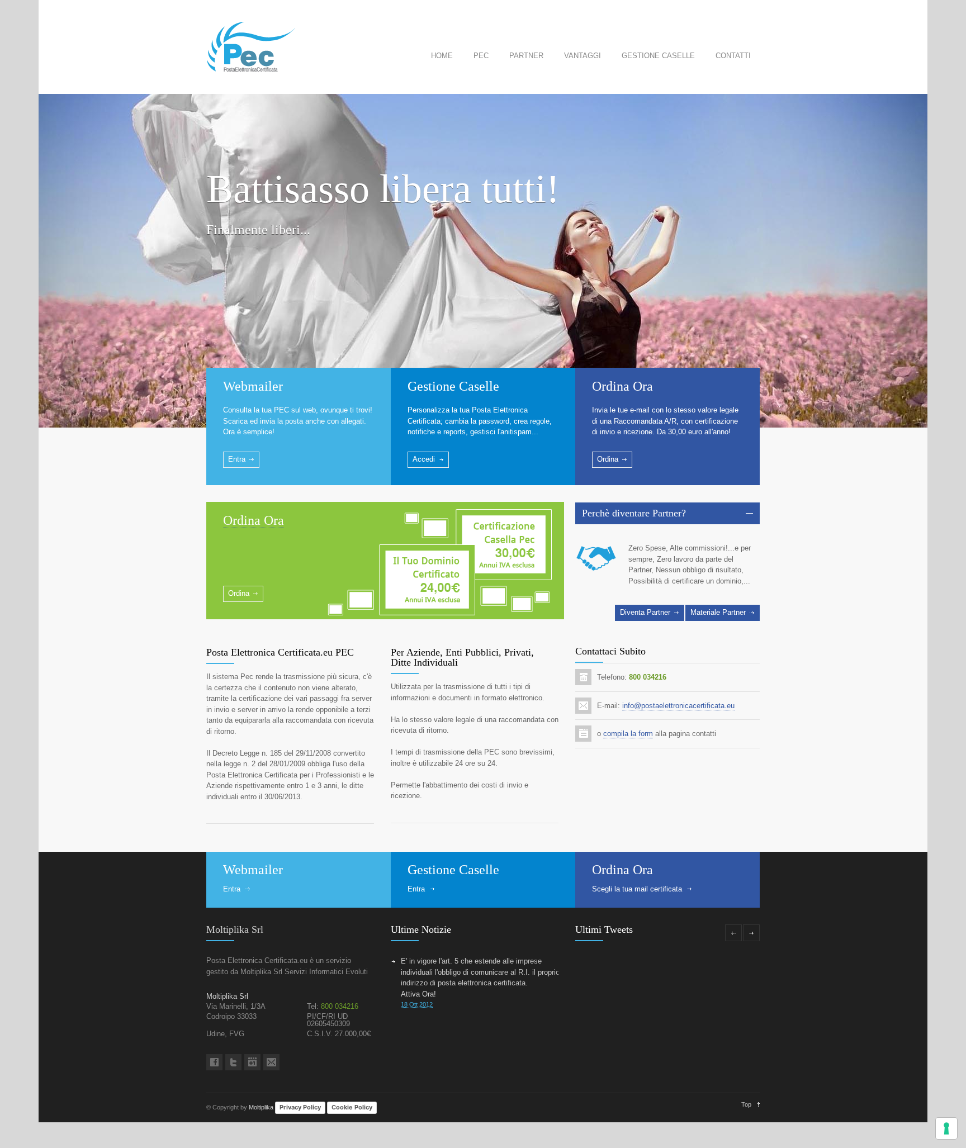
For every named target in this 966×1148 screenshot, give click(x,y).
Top (746, 1104)
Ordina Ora (622, 386)
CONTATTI (733, 55)
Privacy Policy (300, 1107)
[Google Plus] (252, 1062)
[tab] (667, 513)
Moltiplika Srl (234, 929)
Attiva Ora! (418, 994)
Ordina (607, 459)
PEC (481, 55)
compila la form (628, 733)
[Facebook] (214, 1062)
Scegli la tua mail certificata (637, 889)
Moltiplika (261, 1107)
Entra (236, 459)
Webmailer (253, 386)
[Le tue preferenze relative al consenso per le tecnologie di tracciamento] (946, 1128)
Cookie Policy (352, 1107)
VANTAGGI (582, 55)
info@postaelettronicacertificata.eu (678, 705)
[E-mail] (271, 1062)
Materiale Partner (718, 612)
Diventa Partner (645, 612)
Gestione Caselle (453, 386)
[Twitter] (233, 1062)
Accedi (424, 459)
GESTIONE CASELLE (658, 55)
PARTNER (526, 55)
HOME (442, 55)
